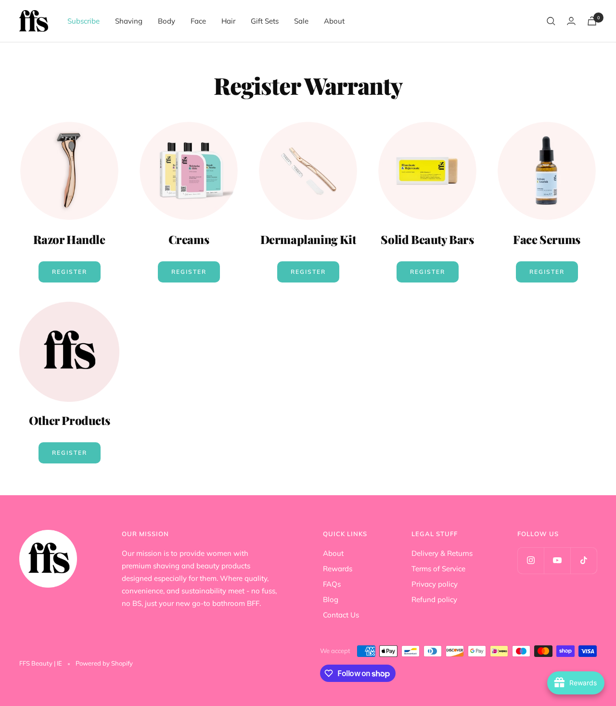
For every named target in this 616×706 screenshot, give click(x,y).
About (334, 21)
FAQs (332, 584)
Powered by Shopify (104, 663)
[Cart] (592, 21)
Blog (330, 599)
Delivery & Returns (442, 553)
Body (166, 21)
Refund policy (434, 599)
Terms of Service (438, 568)
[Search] (551, 21)
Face (198, 21)
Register (69, 271)
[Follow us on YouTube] (557, 560)
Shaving (128, 21)
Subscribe (83, 21)
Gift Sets (265, 21)
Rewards (337, 568)
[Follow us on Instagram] (530, 560)
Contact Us (341, 614)
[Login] (571, 21)
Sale (301, 21)
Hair (228, 21)
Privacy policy (434, 584)
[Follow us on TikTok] (583, 560)
